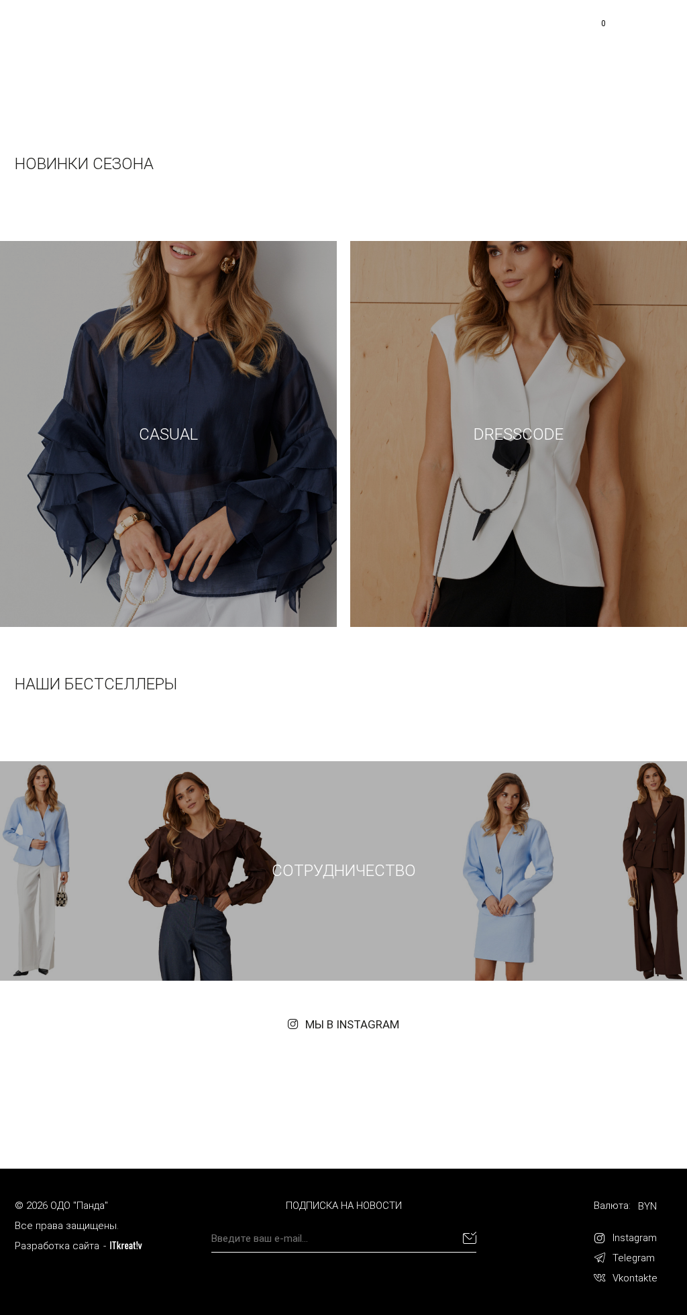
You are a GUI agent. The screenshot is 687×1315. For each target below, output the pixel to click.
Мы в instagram (352, 1024)
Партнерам (460, 34)
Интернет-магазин (312, 54)
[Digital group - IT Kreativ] (126, 1245)
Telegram (634, 1258)
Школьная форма (360, 34)
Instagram (635, 1238)
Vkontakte (635, 1278)
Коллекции (416, 54)
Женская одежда (243, 34)
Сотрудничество (628, 60)
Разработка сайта (57, 1246)
